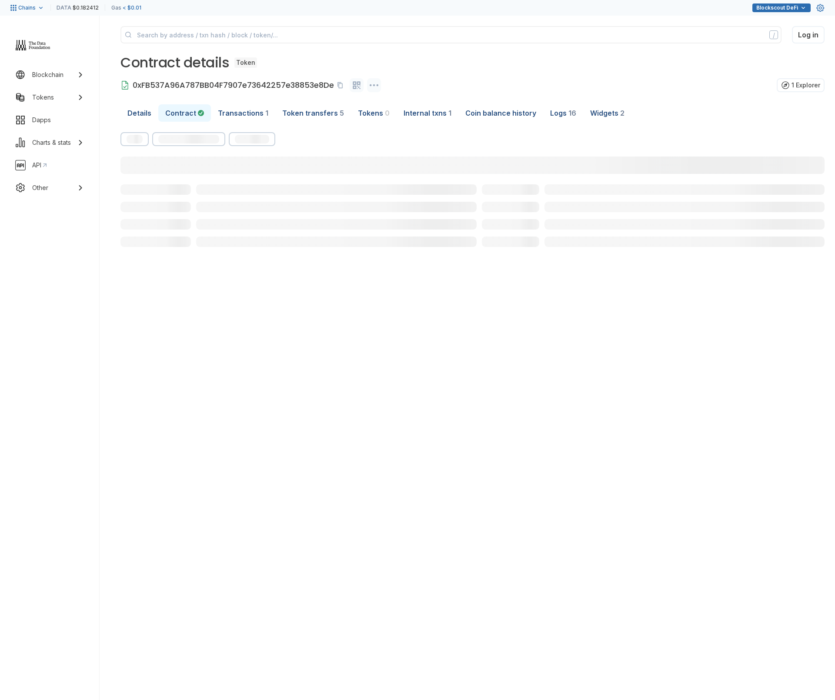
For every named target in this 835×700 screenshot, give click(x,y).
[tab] (184, 113)
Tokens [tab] (374, 113)
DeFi (777, 7)
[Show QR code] (357, 85)
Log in (808, 34)
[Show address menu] (374, 85)
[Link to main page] (33, 45)
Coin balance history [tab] (500, 113)
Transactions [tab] (243, 113)
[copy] (341, 85)
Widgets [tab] (607, 113)
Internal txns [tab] (427, 113)
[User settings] (820, 7)
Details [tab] (139, 113)
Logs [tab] (563, 113)
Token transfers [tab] (313, 113)
